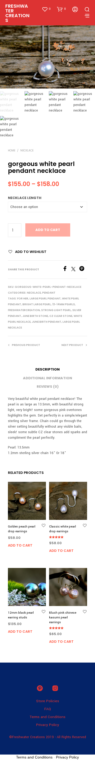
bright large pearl (36, 304)
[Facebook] (66, 270)
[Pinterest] (83, 270)
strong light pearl (56, 310)
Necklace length (24, 197)
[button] (46, 9)
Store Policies (47, 701)
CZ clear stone (60, 316)
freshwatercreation (24, 310)
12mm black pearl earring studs (21, 615)
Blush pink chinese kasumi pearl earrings (62, 618)
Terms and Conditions (47, 716)
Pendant (48, 293)
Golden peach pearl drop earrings (21, 529)
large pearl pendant (45, 298)
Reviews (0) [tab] (48, 386)
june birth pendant (46, 322)
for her (22, 298)
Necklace (27, 150)
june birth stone (35, 316)
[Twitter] (75, 270)
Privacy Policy (47, 724)
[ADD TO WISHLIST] (43, 525)
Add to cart (47, 229)
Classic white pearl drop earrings (62, 529)
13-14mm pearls (63, 304)
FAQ (47, 708)
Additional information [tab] (47, 378)
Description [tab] (47, 369)
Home (11, 150)
